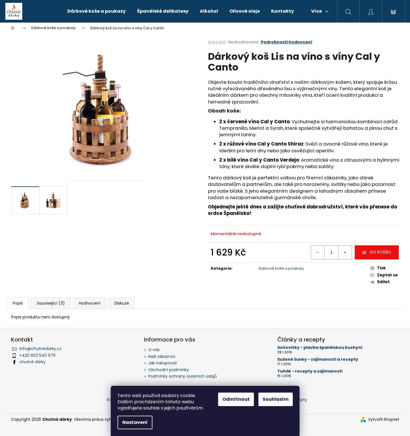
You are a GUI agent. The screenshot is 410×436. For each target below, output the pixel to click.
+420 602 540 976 (37, 355)
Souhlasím (276, 399)
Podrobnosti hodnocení (286, 42)
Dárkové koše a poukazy (281, 268)
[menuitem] (96, 11)
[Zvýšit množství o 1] (345, 252)
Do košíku (380, 252)
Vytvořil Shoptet (383, 419)
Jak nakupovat (162, 363)
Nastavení (135, 422)
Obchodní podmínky (168, 370)
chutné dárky (32, 362)
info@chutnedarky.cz (40, 348)
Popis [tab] (18, 303)
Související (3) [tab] (51, 303)
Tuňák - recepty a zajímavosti (309, 371)
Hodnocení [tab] (89, 303)
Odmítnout (236, 399)
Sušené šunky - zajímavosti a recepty (317, 359)
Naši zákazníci (161, 356)
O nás (154, 350)
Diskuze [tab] (121, 303)
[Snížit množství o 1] (318, 252)
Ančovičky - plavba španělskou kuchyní (319, 347)
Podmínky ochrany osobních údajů (182, 376)
